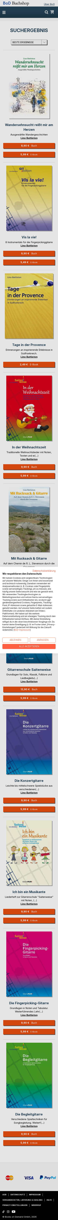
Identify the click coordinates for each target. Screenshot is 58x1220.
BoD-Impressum (22, 630)
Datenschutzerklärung (44, 570)
